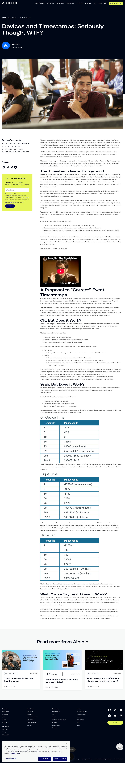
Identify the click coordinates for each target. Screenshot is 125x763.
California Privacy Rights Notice (103, 759)
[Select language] (105, 3)
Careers (4, 719)
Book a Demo (5, 734)
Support (54, 728)
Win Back (29, 725)
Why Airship (39, 3)
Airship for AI (5, 722)
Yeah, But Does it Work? (14, 149)
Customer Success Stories (59, 719)
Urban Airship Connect (107, 161)
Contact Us (5, 729)
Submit (9, 206)
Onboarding (30, 714)
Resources (70, 3)
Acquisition (30, 711)
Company (88, 3)
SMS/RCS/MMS (81, 714)
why (96, 161)
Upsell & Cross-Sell (32, 717)
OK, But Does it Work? (13, 146)
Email (78, 717)
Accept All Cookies (60, 758)
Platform (50, 3)
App (78, 722)
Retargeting (30, 719)
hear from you (105, 618)
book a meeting (115, 3)
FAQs (3, 717)
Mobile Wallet (80, 719)
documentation (93, 374)
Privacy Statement (87, 759)
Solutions (60, 3)
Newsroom (5, 714)
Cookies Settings (118, 759)
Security (77, 759)
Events (54, 717)
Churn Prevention (31, 722)
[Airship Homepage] (10, 4)
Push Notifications (82, 711)
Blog (53, 714)
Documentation (56, 725)
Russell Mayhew (45, 298)
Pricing (79, 3)
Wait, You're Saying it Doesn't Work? (17, 152)
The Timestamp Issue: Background (17, 143)
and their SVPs (53, 166)
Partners (54, 722)
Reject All (45, 758)
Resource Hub (55, 711)
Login (100, 3)
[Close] (67, 743)
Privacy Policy (23, 199)
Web (78, 725)
